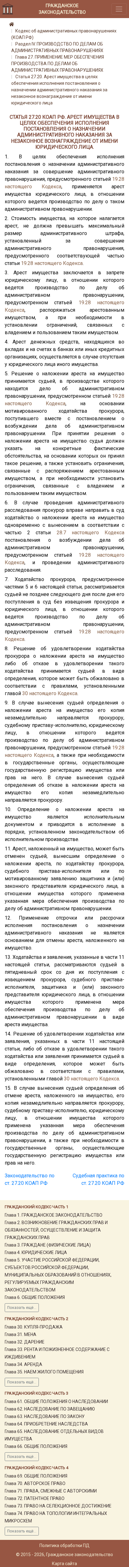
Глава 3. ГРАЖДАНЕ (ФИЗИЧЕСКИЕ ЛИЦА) (48, 1245)
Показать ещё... (21, 1307)
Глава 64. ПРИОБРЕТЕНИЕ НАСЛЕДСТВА (46, 1423)
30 (25, 693)
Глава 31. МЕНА (20, 1334)
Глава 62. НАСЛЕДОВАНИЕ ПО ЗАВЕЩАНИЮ (50, 1408)
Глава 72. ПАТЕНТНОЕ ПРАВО (34, 1498)
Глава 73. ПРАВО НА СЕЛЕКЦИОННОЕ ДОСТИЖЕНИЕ (58, 1505)
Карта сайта (64, 1563)
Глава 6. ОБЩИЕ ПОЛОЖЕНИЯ (35, 1297)
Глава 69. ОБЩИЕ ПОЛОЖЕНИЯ (36, 1475)
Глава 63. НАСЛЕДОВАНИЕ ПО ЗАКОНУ (45, 1416)
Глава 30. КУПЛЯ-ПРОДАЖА (34, 1326)
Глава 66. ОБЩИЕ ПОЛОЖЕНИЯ (36, 1446)
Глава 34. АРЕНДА (23, 1364)
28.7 (61, 533)
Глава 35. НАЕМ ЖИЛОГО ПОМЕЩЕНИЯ (44, 1371)
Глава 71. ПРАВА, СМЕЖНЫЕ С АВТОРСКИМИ (51, 1490)
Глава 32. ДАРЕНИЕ (24, 1341)
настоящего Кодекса (33, 187)
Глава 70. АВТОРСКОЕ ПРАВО (35, 1483)
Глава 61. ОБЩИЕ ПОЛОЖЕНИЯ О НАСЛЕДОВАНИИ (56, 1401)
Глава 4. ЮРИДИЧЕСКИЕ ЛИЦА (36, 1252)
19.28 (118, 179)
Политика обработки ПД (64, 1545)
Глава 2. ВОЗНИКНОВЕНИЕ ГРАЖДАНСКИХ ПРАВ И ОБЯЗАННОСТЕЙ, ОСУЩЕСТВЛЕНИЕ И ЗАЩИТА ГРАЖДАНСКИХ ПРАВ (56, 1230)
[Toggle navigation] (119, 8)
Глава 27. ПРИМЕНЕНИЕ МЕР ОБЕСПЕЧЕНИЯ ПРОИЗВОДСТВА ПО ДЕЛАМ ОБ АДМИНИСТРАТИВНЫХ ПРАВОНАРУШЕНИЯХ (57, 64)
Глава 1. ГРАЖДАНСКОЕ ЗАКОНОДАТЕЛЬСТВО (53, 1215)
